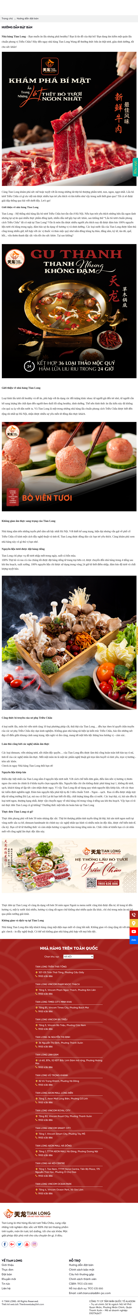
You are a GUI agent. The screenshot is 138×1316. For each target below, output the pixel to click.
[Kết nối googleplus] (12, 1244)
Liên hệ (6, 1288)
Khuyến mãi (9, 1279)
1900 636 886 (85, 1283)
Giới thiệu (8, 1265)
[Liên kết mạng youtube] (134, 931)
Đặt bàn (7, 1274)
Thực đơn (7, 1269)
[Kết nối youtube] (27, 1244)
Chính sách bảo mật (81, 1269)
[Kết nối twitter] (19, 1244)
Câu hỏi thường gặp (81, 1274)
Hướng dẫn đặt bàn (81, 1265)
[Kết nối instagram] (34, 1244)
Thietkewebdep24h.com (31, 1304)
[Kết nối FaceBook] (5, 1244)
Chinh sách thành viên (82, 1279)
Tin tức (6, 1283)
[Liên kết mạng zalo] (134, 940)
